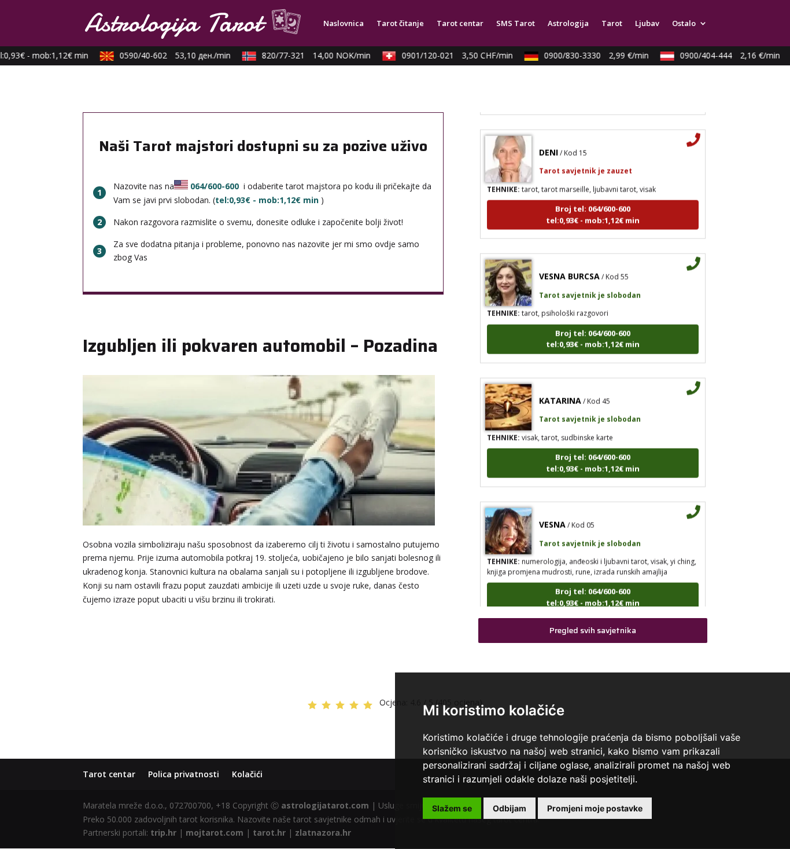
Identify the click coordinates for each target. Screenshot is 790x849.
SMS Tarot (515, 23)
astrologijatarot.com (325, 805)
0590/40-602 (168, 55)
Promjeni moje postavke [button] (595, 808)
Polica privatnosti (183, 774)
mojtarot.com (214, 832)
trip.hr (163, 832)
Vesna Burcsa (569, 267)
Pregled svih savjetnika (592, 630)
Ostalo (684, 23)
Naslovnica (343, 23)
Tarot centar (460, 23)
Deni (548, 143)
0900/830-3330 (589, 55)
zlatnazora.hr (323, 832)
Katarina (560, 392)
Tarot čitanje (400, 23)
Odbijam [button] (509, 808)
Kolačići (247, 774)
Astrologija (568, 23)
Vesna (552, 515)
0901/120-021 (450, 55)
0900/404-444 (723, 55)
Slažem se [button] (452, 808)
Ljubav (647, 23)
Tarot (611, 23)
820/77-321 (309, 55)
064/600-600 (214, 186)
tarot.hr (269, 832)
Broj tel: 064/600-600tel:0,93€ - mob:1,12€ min (593, 206)
